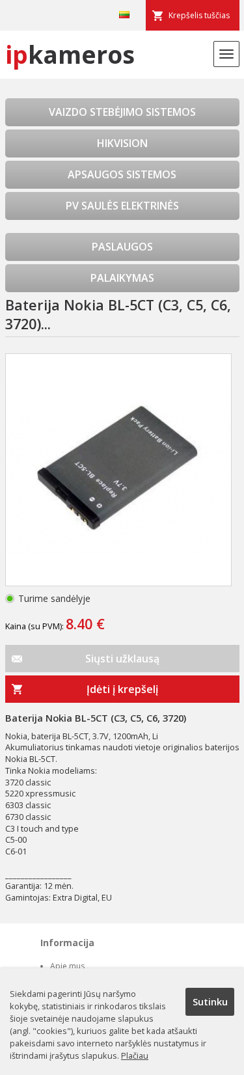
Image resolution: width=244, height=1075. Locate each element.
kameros (70, 54)
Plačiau (134, 1055)
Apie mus (67, 966)
